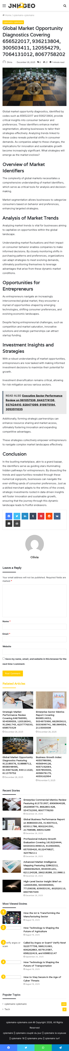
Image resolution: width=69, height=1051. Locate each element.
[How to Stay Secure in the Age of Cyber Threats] (12, 981)
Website (7, 646)
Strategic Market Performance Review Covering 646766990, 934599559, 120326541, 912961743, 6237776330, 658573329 (18, 719)
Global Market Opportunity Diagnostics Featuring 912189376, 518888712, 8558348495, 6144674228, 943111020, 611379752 (18, 765)
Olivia (34, 557)
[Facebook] (9, 516)
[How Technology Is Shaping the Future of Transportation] (12, 967)
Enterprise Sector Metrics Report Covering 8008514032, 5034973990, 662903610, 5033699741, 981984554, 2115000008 (51, 719)
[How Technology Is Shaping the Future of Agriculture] (12, 932)
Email (6, 634)
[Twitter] (17, 516)
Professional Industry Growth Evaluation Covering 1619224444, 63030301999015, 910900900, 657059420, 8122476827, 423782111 (42, 845)
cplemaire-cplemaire (23, 15)
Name (7, 621)
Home (8, 15)
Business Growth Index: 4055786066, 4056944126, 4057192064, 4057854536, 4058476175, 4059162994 (49, 767)
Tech (7, 1009)
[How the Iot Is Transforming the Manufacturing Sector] (12, 917)
